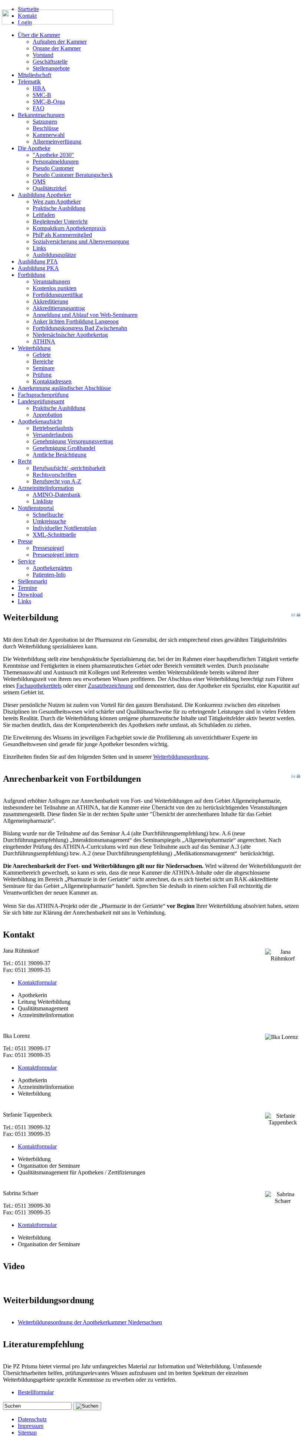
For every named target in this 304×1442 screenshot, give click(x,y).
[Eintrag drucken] (298, 615)
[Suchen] (87, 1406)
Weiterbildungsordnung (180, 757)
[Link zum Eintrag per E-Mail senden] (293, 615)
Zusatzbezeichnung (110, 686)
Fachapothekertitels (39, 686)
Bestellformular (36, 1392)
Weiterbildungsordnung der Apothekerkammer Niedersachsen (90, 1322)
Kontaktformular (37, 982)
